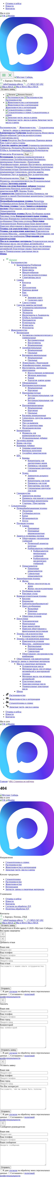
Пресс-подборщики (31, 606)
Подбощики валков (31, 591)
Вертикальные (34, 646)
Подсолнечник (29, 287)
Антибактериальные (32, 347)
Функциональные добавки (34, 438)
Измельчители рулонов (33, 641)
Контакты (10, 8)
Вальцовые (33, 608)
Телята (25, 473)
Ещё (27, 154)
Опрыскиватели (29, 566)
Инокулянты (28, 270)
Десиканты (27, 312)
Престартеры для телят (38, 485)
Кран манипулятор (31, 626)
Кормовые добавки (26, 445)
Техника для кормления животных (33, 638)
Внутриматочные (36, 340)
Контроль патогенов (31, 450)
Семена (20, 280)
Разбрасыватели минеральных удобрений (40, 553)
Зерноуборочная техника (28, 578)
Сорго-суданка (29, 302)
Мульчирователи (30, 518)
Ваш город (5, 958)
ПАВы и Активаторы (32, 317)
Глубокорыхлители (31, 513)
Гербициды (27, 310)
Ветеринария (23, 332)
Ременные (32, 611)
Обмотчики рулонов (31, 616)
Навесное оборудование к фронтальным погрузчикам (35, 629)
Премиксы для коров (37, 465)
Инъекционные (35, 345)
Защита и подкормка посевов (30, 536)
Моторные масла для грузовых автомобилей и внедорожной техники (36, 671)
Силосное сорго (35, 300)
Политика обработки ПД (17, 909)
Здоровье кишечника (32, 448)
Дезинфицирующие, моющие (36, 365)
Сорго (25, 295)
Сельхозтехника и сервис (21, 703)
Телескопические (30, 621)
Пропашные (33, 528)
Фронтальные (28, 623)
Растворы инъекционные (34, 415)
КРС (19, 455)
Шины (20, 691)
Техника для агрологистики (30, 633)
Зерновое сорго (35, 297)
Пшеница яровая (30, 290)
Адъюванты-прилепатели (34, 307)
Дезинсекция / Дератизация (35, 363)
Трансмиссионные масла (34, 684)
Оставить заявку (8, 89)
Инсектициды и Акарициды (35, 315)
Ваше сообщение (8, 1142)
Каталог (13, 260)
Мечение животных (37, 375)
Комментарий (6, 1025)
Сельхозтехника (18, 506)
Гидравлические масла (32, 666)
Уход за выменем (30, 423)
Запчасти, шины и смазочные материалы (30, 661)
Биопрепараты (23, 430)
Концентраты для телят (39, 480)
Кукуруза (26, 282)
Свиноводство (23, 493)
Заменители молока (31, 495)
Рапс (24, 292)
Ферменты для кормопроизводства (31, 434)
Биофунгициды (29, 267)
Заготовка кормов (25, 440)
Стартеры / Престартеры (33, 503)
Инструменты (34, 342)
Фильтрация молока (31, 428)
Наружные (33, 390)
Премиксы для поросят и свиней (37, 498)
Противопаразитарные (33, 405)
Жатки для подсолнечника (40, 588)
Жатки (25, 581)
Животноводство (19, 330)
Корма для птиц (24, 443)
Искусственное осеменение (41, 373)
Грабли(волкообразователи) (35, 603)
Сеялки (25, 526)
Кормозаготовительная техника (31, 596)
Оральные (32, 352)
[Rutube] (10, 15)
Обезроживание (29, 383)
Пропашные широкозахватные (36, 532)
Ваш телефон (6, 952)
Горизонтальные (35, 649)
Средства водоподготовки (34, 275)
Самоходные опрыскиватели (35, 574)
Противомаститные (31, 393)
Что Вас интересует (9, 1086)
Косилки (26, 598)
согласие (13, 991)
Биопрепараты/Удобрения (29, 265)
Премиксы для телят (37, 483)
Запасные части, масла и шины (24, 707)
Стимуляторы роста (31, 277)
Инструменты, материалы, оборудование (34, 369)
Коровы (25, 458)
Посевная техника (25, 523)
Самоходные (34, 651)
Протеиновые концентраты (35, 501)
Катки (25, 516)
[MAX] (27, 70)
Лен (24, 285)
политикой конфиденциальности (17, 995)
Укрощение (27, 420)
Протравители (29, 320)
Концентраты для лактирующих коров (37, 461)
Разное (31, 378)
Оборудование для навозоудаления (33, 659)
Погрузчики (22, 618)
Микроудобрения (30, 272)
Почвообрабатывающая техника (32, 508)
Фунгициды (28, 327)
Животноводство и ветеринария (24, 699)
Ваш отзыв (5, 963)
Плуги (25, 521)
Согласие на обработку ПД (18, 906)
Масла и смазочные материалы (31, 664)
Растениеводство (19, 262)
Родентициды (28, 322)
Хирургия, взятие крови (39, 380)
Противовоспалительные (34, 385)
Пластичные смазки (31, 681)
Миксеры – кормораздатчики (36, 644)
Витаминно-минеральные (34, 355)
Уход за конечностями (32, 425)
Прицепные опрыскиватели (35, 569)
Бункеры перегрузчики (33, 636)
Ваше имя (4, 947)
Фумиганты (27, 325)
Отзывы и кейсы (13, 3)
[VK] (3, 15)
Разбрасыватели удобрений (40, 548)
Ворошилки (27, 601)
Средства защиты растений (29, 305)
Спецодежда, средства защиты (36, 418)
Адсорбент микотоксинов (34, 453)
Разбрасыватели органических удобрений (40, 561)
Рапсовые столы (30, 593)
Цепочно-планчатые (37, 613)
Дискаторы (27, 511)
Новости (10, 6)
